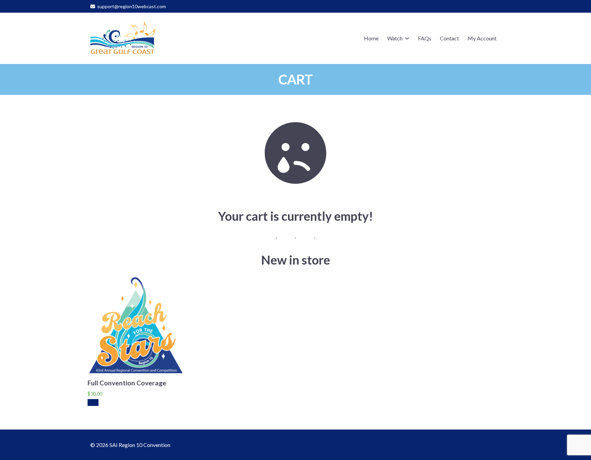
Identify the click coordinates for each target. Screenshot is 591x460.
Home (371, 38)
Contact (449, 38)
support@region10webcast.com (131, 6)
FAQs (424, 38)
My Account (482, 38)
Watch (395, 38)
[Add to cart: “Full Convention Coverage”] (93, 402)
